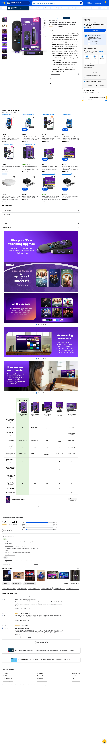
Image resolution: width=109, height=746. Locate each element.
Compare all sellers (97, 92)
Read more (17, 605)
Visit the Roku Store (53, 20)
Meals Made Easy (80, 7)
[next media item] (44, 35)
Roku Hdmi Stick (40, 675)
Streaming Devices (76, 681)
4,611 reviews (15, 524)
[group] (56, 26)
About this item (7, 205)
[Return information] (93, 27)
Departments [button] (6, 8)
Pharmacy (47, 7)
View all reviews (6, 530)
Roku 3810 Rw (40, 673)
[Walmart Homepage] (4, 3)
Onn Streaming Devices (8, 681)
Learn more (99, 81)
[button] (88, 3)
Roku (73, 678)
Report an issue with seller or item (93, 75)
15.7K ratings (61, 26)
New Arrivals (54, 7)
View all (77, 568)
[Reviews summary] (57, 26)
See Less (40, 507)
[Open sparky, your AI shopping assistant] (104, 741)
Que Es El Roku (75, 675)
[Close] (27, 8)
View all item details (55, 74)
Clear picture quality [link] (10, 555)
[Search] (81, 3)
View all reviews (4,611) (41, 642)
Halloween (33, 7)
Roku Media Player (76, 673)
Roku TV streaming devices (9, 675)
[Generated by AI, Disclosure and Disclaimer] (78, 74)
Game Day (72, 7)
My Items (88, 7)
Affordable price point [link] (10, 548)
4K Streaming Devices (42, 681)
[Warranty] (78, 219)
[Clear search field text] (78, 3)
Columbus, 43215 (91, 65)
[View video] (44, 29)
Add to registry (102, 85)
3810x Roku (5, 673)
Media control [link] (8, 560)
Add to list (90, 85)
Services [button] (15, 8)
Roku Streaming (40, 678)
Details (97, 77)
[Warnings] (78, 223)
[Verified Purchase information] (29, 596)
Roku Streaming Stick (7, 678)
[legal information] (95, 22)
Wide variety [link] (8, 552)
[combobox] (57, 3)
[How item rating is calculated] (16, 527)
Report (30, 608)
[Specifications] (78, 214)
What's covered (95, 37)
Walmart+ (95, 7)
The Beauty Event (63, 7)
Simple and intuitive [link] (10, 542)
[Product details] (78, 210)
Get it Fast (40, 7)
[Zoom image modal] (44, 26)
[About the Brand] (78, 227)
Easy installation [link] (9, 546)
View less (36, 564)
